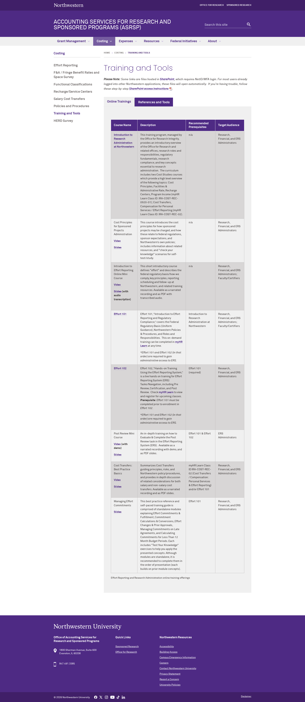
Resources (152, 41)
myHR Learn (166, 392)
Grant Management (71, 41)
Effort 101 (120, 314)
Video (117, 241)
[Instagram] (106, 697)
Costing (103, 41)
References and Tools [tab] (154, 102)
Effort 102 (120, 368)
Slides (117, 247)
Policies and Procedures (71, 106)
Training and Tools (67, 113)
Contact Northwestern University (178, 668)
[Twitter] (101, 697)
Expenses (126, 41)
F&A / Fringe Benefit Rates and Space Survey (76, 75)
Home (107, 53)
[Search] (248, 25)
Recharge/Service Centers (73, 91)
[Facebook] (95, 697)
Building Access (168, 652)
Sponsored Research (239, 5)
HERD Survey (63, 121)
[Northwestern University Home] (69, 5)
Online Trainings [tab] (119, 101)
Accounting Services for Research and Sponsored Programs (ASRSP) (112, 25)
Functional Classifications (73, 84)
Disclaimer (246, 696)
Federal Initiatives (184, 41)
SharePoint (167, 79)
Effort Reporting (66, 65)
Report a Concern (169, 679)
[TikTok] (118, 697)
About (213, 41)
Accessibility (167, 646)
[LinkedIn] (123, 697)
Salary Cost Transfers (69, 99)
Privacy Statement (170, 674)
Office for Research (212, 5)
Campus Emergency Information (178, 657)
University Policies (170, 685)
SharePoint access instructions (149, 88)
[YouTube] (112, 697)
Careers (164, 663)
